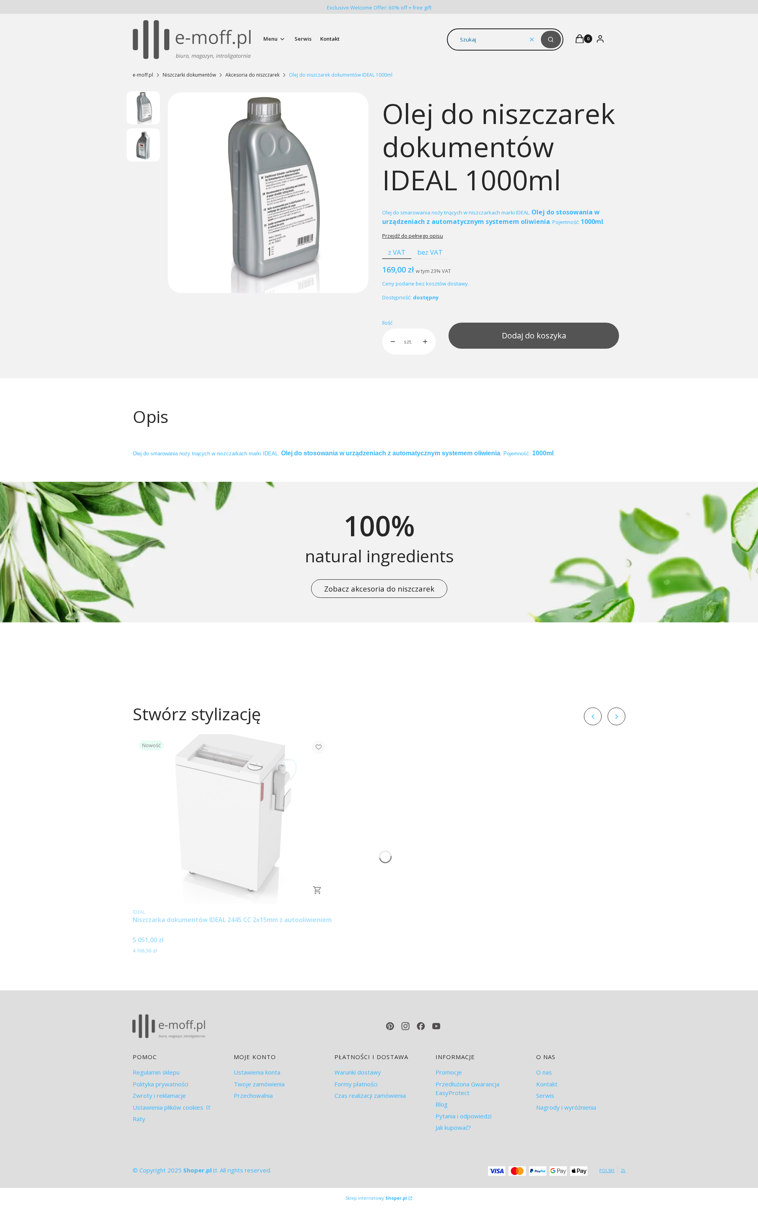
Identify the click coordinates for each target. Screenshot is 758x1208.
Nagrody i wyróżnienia (566, 1107)
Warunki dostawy (357, 1072)
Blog (441, 1104)
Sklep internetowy (376, 1198)
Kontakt (546, 1084)
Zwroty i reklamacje (159, 1095)
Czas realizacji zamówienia (370, 1095)
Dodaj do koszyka (534, 335)
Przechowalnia (253, 1095)
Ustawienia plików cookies (169, 1107)
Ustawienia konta (257, 1072)
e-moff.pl (143, 74)
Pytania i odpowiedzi (463, 1116)
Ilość (387, 322)
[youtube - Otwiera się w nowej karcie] (436, 1026)
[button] (551, 39)
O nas (544, 1072)
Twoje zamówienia (259, 1084)
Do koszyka (317, 890)
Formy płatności (355, 1084)
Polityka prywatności (160, 1084)
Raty (139, 1119)
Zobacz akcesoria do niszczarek (379, 589)
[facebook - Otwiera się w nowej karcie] (421, 1026)
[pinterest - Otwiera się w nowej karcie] (390, 1026)
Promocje (448, 1072)
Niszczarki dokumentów (189, 74)
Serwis (545, 1095)
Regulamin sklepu (156, 1072)
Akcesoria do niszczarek (252, 74)
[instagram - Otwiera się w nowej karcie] (405, 1026)
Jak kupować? (453, 1127)
